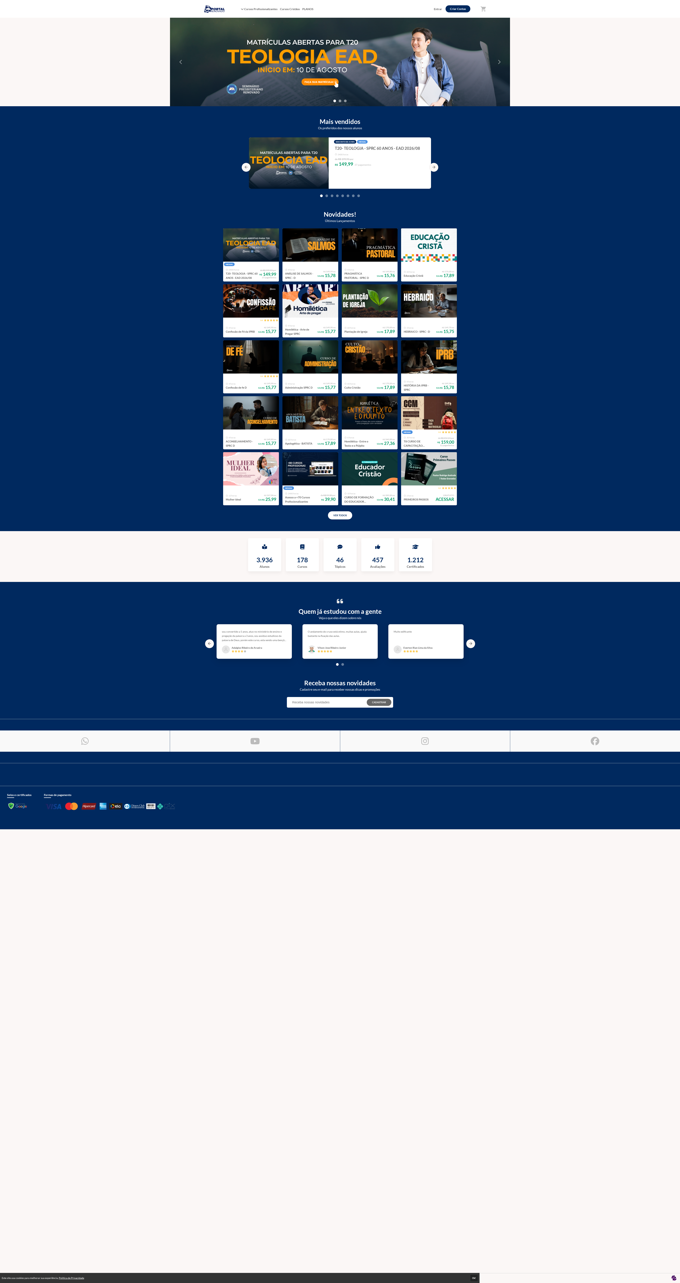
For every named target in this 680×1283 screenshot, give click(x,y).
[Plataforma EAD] (673, 1278)
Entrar (438, 9)
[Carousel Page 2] (340, 101)
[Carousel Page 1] (334, 101)
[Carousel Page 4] (337, 195)
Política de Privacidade (71, 1277)
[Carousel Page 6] (348, 195)
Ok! (474, 1278)
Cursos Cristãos (290, 9)
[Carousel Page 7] (353, 195)
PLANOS (307, 9)
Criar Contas (458, 8)
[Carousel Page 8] (358, 195)
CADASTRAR (379, 702)
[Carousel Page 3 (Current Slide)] (345, 101)
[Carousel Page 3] (332, 195)
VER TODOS (340, 515)
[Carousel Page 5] (342, 195)
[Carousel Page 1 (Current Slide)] (321, 195)
